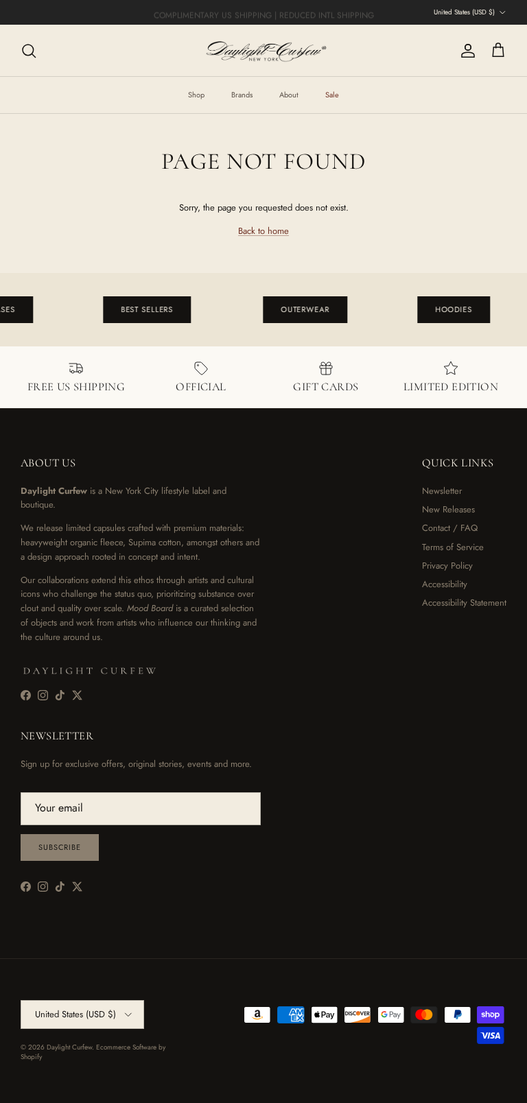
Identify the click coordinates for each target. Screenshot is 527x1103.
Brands (242, 94)
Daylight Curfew (69, 1047)
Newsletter (442, 490)
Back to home (263, 230)
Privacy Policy (447, 565)
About (288, 94)
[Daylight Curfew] (263, 50)
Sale (332, 94)
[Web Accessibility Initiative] (5, 1087)
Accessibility (444, 584)
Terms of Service (453, 547)
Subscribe (59, 847)
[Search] (29, 51)
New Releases (448, 509)
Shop (196, 94)
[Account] (465, 51)
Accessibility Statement (464, 602)
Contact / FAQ (450, 527)
